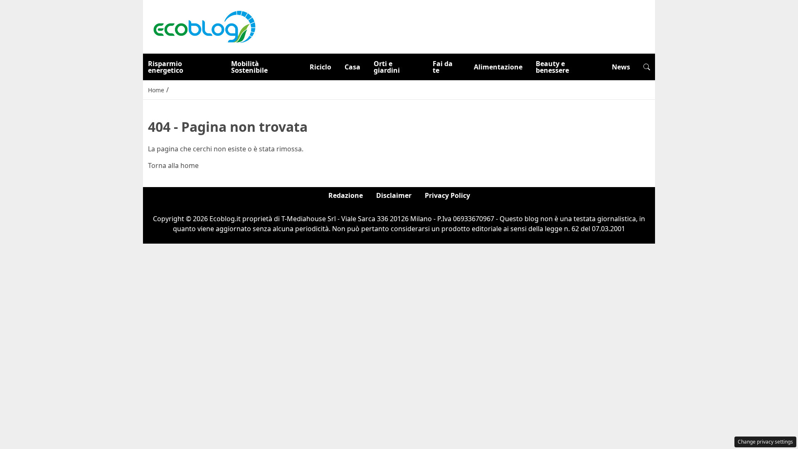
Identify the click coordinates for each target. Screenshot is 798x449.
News (621, 67)
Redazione (345, 195)
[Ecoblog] (204, 26)
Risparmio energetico (165, 67)
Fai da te (443, 67)
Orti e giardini (387, 67)
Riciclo (320, 67)
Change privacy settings (765, 441)
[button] (646, 67)
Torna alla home (173, 165)
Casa (352, 67)
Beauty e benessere (552, 67)
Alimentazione (498, 67)
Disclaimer (393, 195)
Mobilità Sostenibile (249, 67)
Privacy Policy (447, 195)
